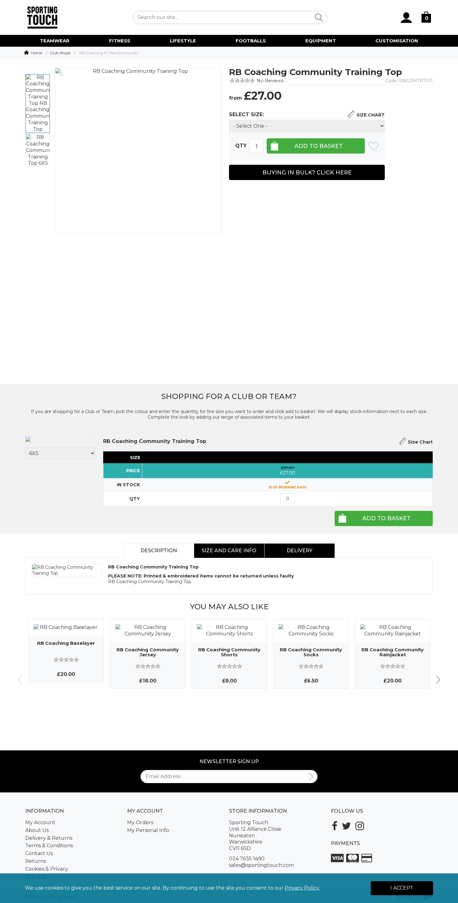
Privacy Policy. (302, 888)
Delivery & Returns (48, 838)
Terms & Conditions (49, 845)
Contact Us (39, 853)
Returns (35, 861)
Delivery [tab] (299, 551)
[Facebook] (334, 826)
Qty (241, 146)
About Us (37, 830)
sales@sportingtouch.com (261, 865)
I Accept (401, 888)
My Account (40, 822)
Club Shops (60, 52)
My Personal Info (148, 830)
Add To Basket (386, 518)
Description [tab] (159, 551)
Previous (19, 679)
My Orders (140, 822)
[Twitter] (346, 826)
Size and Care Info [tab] (229, 551)
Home (36, 52)
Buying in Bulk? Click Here (307, 172)
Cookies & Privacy (46, 869)
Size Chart (370, 115)
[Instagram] (359, 826)
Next (438, 679)
